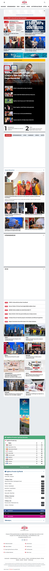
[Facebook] (22, 540)
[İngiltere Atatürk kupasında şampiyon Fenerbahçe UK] (35, 330)
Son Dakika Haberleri (9, 552)
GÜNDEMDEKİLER (11, 6)
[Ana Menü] (4, 2)
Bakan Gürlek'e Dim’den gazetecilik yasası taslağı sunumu (23, 313)
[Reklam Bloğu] (25, 55)
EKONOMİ (3, 6)
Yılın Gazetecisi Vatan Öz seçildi (12, 356)
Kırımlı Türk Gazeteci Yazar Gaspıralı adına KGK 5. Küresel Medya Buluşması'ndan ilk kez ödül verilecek (13, 376)
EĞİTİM (45, 6)
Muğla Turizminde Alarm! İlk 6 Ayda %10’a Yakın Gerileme (22, 321)
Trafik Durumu (29, 546)
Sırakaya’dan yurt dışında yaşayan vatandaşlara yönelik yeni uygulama (26, 317)
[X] (25, 540)
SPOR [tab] (24, 135)
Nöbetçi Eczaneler (8, 543)
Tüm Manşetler (29, 549)
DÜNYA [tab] (37, 135)
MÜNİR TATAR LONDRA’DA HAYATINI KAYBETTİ (15, 129)
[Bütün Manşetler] (43, 170)
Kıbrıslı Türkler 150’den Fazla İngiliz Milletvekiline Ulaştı (36, 129)
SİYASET (25, 560)
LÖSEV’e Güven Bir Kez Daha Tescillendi (13, 60)
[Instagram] (27, 540)
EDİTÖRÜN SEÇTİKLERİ (36, 6)
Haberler (23, 6)
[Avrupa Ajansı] (24, 2)
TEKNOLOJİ (30, 560)
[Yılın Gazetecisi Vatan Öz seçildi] (14, 348)
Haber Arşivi (29, 552)
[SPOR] (43, 269)
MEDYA (6, 355)
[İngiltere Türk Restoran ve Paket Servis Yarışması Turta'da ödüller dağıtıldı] (14, 385)
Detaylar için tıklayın (24, 467)
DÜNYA (28, 6)
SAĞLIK (21, 560)
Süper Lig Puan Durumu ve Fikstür (11, 549)
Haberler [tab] (30, 135)
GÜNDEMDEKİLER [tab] (17, 135)
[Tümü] (43, 520)
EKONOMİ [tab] (8, 135)
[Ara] (44, 2)
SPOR (18, 6)
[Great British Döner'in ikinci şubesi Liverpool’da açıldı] (35, 348)
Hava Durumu (29, 543)
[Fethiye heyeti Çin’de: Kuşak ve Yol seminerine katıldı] (14, 330)
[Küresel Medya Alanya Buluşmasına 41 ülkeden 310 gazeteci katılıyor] (35, 366)
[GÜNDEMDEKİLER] (43, 235)
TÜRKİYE (27, 392)
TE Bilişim (11, 569)
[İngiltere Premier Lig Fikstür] (43, 471)
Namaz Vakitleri (8, 546)
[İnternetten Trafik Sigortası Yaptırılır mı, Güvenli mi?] (35, 385)
